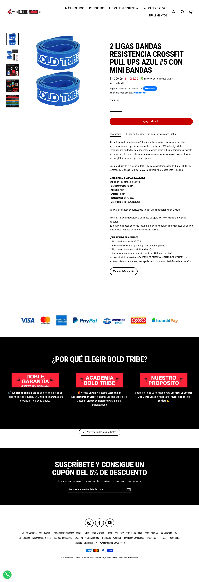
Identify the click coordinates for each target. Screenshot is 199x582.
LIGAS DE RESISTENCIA (123, 8)
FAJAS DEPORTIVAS (155, 8)
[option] (99, 320)
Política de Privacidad (111, 538)
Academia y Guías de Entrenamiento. (161, 533)
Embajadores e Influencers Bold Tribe (35, 538)
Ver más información (123, 271)
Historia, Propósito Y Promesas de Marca (124, 533)
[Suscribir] (128, 489)
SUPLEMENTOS (157, 15)
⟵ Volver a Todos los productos (99, 432)
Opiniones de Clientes (94, 533)
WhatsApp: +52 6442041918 (112, 543)
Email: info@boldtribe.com (85, 543)
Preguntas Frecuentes (156, 538)
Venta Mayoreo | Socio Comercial (67, 533)
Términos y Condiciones (134, 538)
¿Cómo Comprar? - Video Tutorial (36, 533)
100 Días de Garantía (134, 134)
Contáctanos (174, 538)
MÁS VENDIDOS (74, 8)
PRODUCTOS (96, 8)
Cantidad (114, 100)
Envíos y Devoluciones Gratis (161, 134)
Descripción (115, 134)
